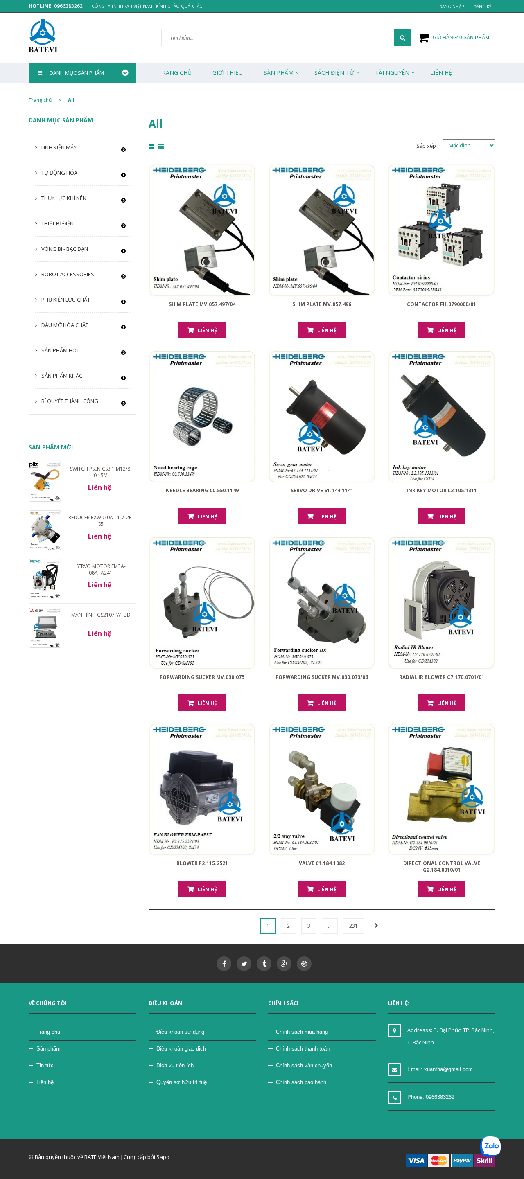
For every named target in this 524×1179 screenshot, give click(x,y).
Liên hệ (45, 1082)
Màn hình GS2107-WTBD (101, 614)
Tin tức (45, 1065)
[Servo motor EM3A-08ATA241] (45, 578)
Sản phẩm (279, 73)
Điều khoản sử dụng (180, 1032)
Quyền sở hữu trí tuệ (181, 1082)
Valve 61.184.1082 (322, 863)
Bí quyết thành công (69, 401)
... (330, 925)
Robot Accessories (67, 274)
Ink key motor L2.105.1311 (442, 490)
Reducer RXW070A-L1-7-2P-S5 (100, 521)
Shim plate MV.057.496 (321, 304)
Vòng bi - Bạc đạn (64, 248)
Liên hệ (207, 330)
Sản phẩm (48, 1049)
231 (353, 925)
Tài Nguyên (392, 73)
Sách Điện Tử (334, 73)
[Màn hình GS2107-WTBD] (45, 627)
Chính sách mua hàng (302, 1032)
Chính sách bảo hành (301, 1082)
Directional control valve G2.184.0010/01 (441, 866)
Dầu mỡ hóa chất (64, 325)
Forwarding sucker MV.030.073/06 (322, 677)
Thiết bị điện (57, 223)
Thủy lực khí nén (63, 198)
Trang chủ (175, 73)
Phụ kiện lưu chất (65, 299)
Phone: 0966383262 (430, 1097)
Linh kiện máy (59, 147)
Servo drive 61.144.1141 (322, 490)
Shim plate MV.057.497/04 (202, 304)
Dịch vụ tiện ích (175, 1065)
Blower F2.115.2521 (202, 863)
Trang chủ (48, 1032)
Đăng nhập (451, 7)
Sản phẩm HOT (60, 350)
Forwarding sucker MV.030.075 (202, 677)
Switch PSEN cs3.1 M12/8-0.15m (101, 472)
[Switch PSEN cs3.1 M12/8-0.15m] (45, 481)
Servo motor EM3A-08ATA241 (101, 569)
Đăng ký (482, 7)
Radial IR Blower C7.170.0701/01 (441, 677)
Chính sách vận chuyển (304, 1065)
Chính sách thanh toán (303, 1049)
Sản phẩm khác (61, 375)
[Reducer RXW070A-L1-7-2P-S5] (45, 530)
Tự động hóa (59, 172)
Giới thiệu (227, 73)
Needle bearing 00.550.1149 (202, 490)
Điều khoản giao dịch (181, 1049)
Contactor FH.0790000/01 (441, 304)
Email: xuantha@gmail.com (440, 1069)
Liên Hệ (441, 73)
